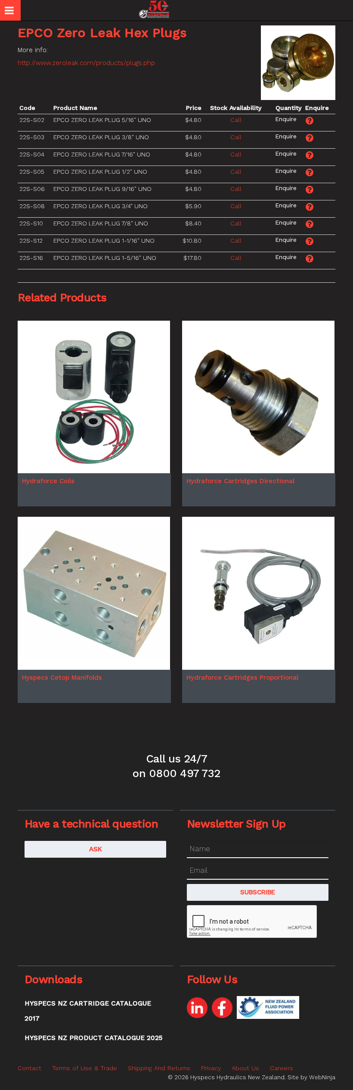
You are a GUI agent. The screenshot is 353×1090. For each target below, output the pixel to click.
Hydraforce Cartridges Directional (240, 481)
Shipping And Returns (159, 1068)
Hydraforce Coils (48, 481)
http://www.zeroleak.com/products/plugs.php (86, 63)
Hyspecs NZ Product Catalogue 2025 (93, 1038)
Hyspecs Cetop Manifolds (62, 677)
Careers (281, 1068)
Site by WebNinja (311, 1077)
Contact (29, 1068)
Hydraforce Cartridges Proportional (242, 677)
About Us (245, 1068)
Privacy (211, 1068)
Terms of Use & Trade (84, 1068)
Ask (95, 849)
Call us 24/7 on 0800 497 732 (176, 766)
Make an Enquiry (285, 119)
